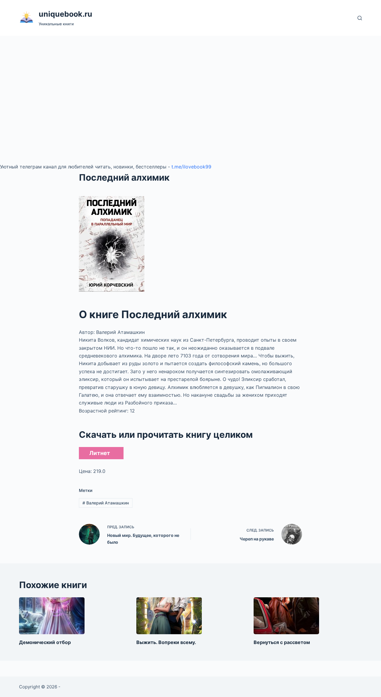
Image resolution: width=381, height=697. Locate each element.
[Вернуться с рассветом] (286, 615)
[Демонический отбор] (52, 615)
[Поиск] (359, 18)
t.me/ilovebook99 (191, 167)
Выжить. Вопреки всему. (166, 642)
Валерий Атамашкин (105, 502)
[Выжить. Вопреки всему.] (169, 615)
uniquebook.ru (65, 14)
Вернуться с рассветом (282, 642)
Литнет (99, 453)
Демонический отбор (45, 642)
